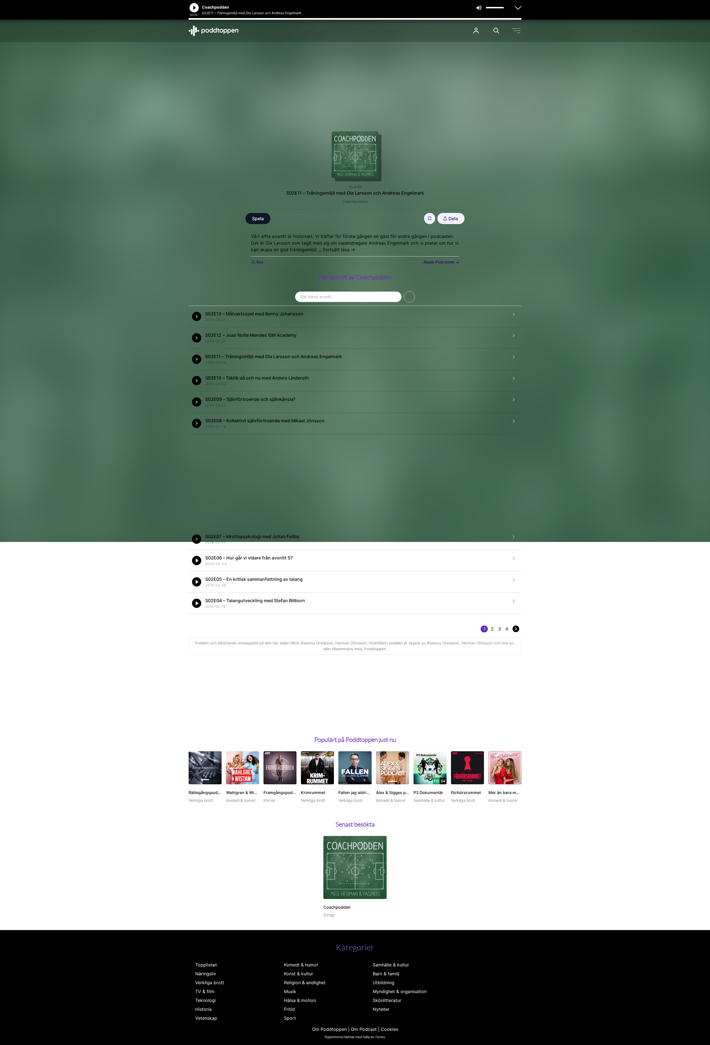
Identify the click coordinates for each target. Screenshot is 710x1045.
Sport (290, 1018)
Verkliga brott (209, 982)
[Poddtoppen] (214, 30)
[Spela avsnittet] (196, 316)
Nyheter (381, 1009)
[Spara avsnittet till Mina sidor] (429, 218)
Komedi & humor (301, 965)
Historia (203, 1009)
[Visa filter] (409, 296)
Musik (290, 991)
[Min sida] (476, 31)
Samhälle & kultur (391, 965)
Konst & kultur (298, 973)
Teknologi (205, 1000)
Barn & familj (386, 973)
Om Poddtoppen (329, 1029)
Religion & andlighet (305, 982)
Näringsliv (205, 973)
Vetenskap (206, 1018)
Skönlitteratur (387, 1000)
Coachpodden (355, 201)
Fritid (289, 1009)
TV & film (204, 991)
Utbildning (383, 982)
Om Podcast (364, 1029)
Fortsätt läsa (339, 249)
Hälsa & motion (300, 1000)
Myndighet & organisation (400, 991)
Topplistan (206, 965)
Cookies (389, 1029)
